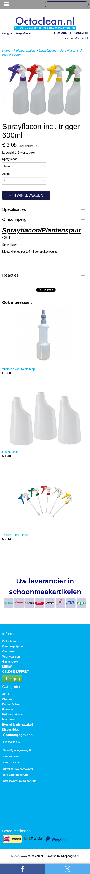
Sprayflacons (47, 50)
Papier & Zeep (11, 704)
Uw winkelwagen (71, 33)
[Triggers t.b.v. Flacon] (45, 501)
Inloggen (8, 33)
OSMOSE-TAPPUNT (15, 671)
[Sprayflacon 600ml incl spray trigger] (45, 89)
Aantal (6, 173)
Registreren (24, 33)
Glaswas (8, 709)
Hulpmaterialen (24, 50)
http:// (7, 781)
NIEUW (7, 666)
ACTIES (7, 694)
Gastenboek (10, 661)
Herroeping (12, 678)
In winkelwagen (27, 195)
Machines (8, 719)
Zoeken (83, 4)
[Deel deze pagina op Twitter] (67, 869)
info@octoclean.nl (15, 774)
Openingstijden (12, 646)
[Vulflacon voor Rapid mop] (45, 335)
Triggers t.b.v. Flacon (15, 534)
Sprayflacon (9, 159)
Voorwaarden (11, 656)
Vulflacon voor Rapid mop (18, 369)
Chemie (7, 699)
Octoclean (9, 641)
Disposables (10, 729)
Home (6, 50)
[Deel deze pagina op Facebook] (22, 869)
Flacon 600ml (10, 452)
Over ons (8, 651)
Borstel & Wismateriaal (17, 724)
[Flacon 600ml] (45, 418)
